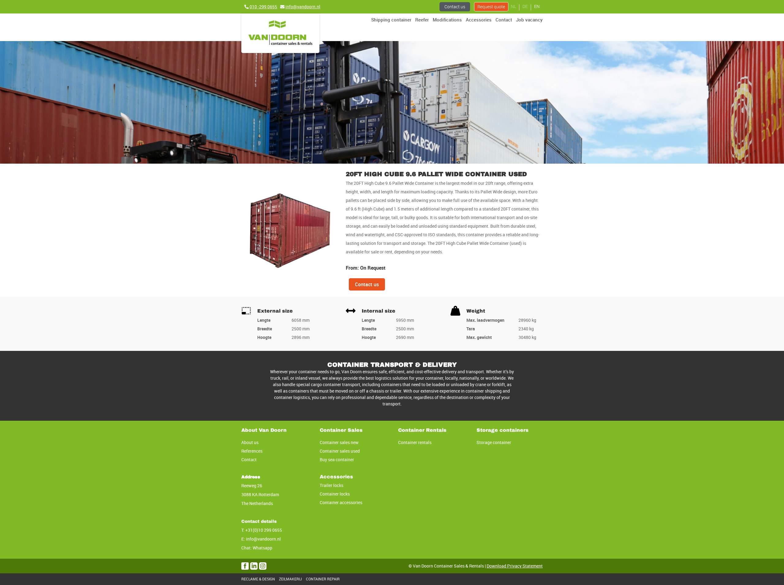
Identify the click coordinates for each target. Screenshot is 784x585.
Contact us (454, 6)
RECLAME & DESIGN (258, 579)
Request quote (491, 6)
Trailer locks (331, 485)
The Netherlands (257, 503)
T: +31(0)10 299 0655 (261, 530)
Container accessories (341, 502)
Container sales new (339, 442)
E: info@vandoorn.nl (261, 539)
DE (525, 6)
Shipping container (391, 20)
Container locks (335, 494)
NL (513, 6)
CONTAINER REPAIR (323, 579)
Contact (504, 20)
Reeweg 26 (251, 485)
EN (537, 6)
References (251, 451)
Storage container (494, 442)
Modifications (447, 20)
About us (249, 442)
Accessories (479, 20)
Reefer (422, 20)
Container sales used (340, 451)
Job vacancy (529, 20)
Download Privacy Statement (515, 566)
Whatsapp (262, 548)
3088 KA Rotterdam (260, 494)
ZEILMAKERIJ (290, 579)
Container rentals (415, 442)
